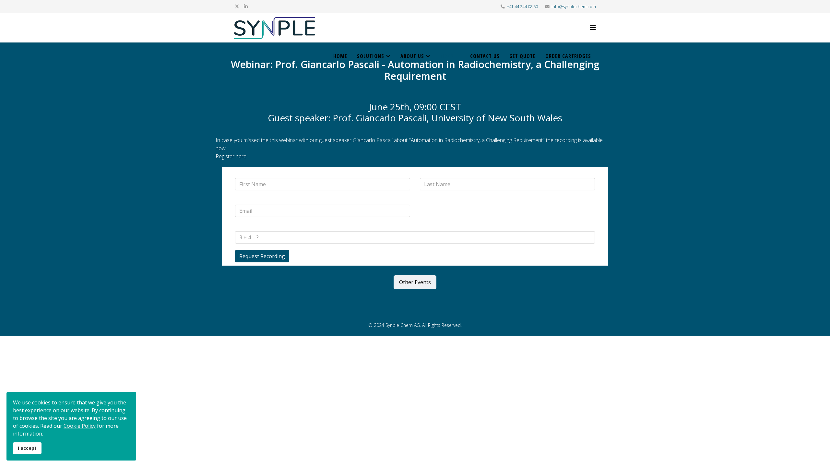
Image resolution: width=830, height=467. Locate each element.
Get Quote (522, 56)
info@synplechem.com (573, 6)
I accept (27, 448)
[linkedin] (246, 6)
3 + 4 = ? (244, 227)
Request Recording (262, 256)
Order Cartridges (568, 56)
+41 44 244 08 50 (522, 6)
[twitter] (237, 6)
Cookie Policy (80, 425)
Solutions (370, 56)
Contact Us (485, 56)
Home (340, 56)
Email (242, 201)
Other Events (415, 282)
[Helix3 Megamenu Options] (593, 27)
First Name (246, 174)
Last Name (431, 174)
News (447, 56)
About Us (412, 56)
